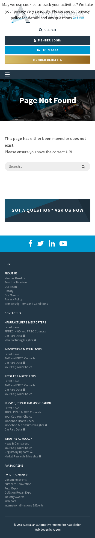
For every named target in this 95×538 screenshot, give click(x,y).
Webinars (10, 501)
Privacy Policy (13, 299)
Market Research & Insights (21, 456)
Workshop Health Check (19, 421)
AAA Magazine (14, 466)
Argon (57, 530)
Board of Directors (16, 282)
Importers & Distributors (23, 349)
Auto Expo (11, 488)
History (9, 291)
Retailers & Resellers (20, 376)
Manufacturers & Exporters (25, 322)
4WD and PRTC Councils (20, 358)
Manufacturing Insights (19, 340)
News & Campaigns (17, 443)
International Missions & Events (24, 505)
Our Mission (12, 295)
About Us (11, 273)
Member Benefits (47, 60)
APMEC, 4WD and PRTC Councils (25, 331)
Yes (75, 17)
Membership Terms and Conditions (26, 304)
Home (8, 264)
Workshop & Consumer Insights (24, 425)
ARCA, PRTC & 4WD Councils (23, 412)
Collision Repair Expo (18, 492)
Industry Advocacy (18, 439)
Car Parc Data (13, 336)
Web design (42, 530)
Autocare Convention (18, 484)
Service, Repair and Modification (28, 403)
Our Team (11, 287)
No (81, 17)
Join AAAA (50, 50)
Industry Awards (14, 497)
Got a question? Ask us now (47, 210)
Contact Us (13, 313)
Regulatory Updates (17, 452)
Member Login (49, 40)
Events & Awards (16, 475)
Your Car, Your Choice (18, 367)
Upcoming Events (16, 480)
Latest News (12, 327)
